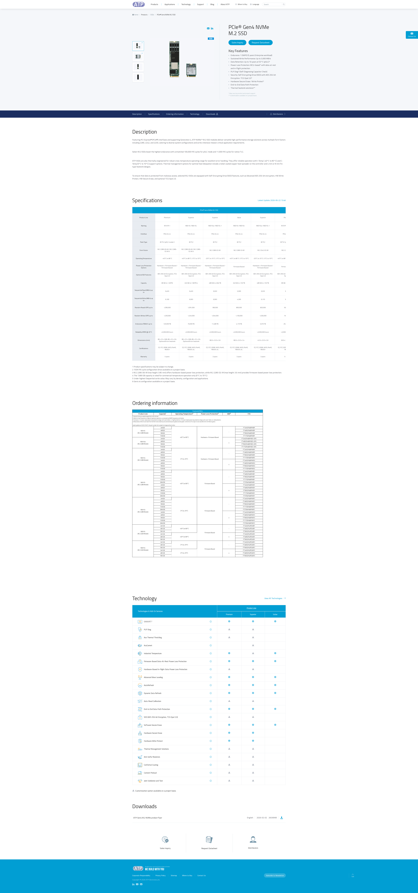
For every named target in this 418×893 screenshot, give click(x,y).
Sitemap (174, 875)
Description (137, 114)
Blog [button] (212, 4)
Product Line (251, 608)
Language (256, 4)
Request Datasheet (261, 42)
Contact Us (412, 36)
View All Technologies (273, 598)
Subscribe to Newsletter (275, 875)
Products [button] (154, 4)
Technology (186, 4)
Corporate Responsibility (141, 875)
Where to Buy (187, 875)
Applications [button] (170, 4)
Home (136, 15)
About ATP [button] (225, 4)
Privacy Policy (160, 875)
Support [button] (200, 4)
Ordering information (175, 114)
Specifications (154, 114)
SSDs (152, 15)
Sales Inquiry (237, 42)
